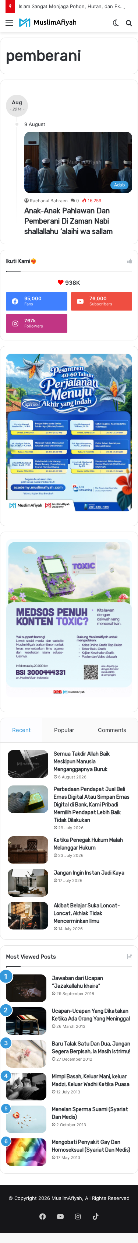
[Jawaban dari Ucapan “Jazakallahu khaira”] (26, 988)
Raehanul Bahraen (49, 200)
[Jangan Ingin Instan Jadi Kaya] (28, 883)
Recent (21, 729)
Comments (112, 729)
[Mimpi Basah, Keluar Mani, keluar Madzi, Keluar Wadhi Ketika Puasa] (26, 1086)
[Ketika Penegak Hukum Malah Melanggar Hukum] (28, 850)
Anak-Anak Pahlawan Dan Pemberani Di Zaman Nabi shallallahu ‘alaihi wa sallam (68, 221)
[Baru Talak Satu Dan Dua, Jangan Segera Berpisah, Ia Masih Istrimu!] (26, 1054)
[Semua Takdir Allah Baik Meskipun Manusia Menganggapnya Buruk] (28, 764)
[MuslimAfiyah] (47, 22)
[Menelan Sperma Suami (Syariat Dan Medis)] (26, 1119)
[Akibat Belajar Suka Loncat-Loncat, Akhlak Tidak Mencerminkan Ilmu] (28, 915)
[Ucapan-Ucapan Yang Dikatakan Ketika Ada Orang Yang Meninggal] (26, 1021)
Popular (64, 729)
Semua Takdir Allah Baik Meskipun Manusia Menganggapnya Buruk (82, 762)
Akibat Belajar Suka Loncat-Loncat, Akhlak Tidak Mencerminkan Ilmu (87, 913)
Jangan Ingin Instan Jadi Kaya (89, 873)
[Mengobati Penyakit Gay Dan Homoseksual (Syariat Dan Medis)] (26, 1152)
